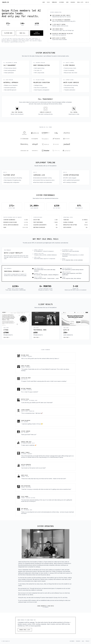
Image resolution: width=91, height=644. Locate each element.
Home (44, 2)
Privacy (87, 641)
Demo (67, 2)
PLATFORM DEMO (8, 33)
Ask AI (87, 2)
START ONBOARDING (37, 33)
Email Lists (80, 2)
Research (73, 2)
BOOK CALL (22, 33)
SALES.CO (5, 2)
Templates (54, 2)
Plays (48, 2)
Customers (61, 2)
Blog (83, 641)
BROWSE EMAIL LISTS (24, 629)
